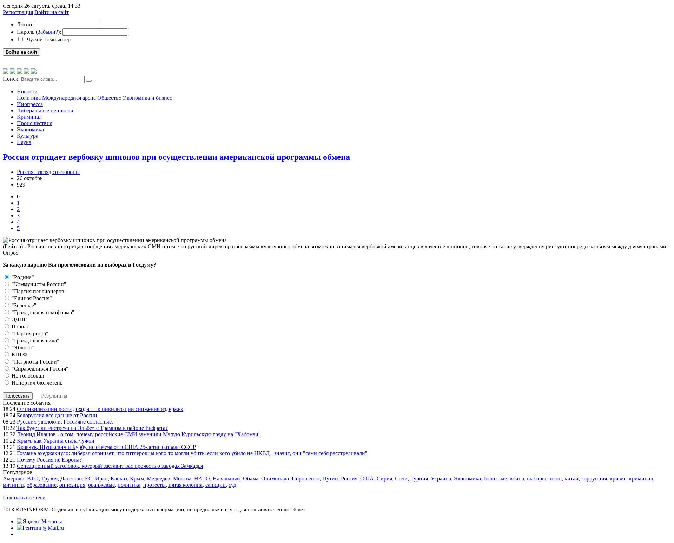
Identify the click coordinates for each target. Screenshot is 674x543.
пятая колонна (185, 485)
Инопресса (30, 104)
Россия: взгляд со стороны (48, 172)
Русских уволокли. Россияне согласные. (65, 422)
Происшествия (34, 123)
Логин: (25, 24)
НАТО (202, 479)
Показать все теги (24, 498)
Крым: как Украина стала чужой (55, 441)
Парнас (19, 326)
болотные (495, 479)
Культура (27, 136)
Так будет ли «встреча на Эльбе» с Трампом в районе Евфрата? (92, 428)
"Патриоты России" (34, 362)
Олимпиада (275, 479)
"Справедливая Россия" (39, 369)
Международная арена (69, 98)
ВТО (33, 479)
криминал (641, 479)
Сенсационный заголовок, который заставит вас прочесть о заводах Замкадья (110, 466)
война (517, 479)
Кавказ (119, 479)
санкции (215, 485)
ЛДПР (18, 319)
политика (129, 485)
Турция (419, 479)
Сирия (384, 479)
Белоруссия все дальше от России (57, 415)
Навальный (226, 479)
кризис (618, 479)
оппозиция (72, 485)
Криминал (29, 117)
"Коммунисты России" (38, 284)
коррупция (594, 479)
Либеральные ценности (45, 110)
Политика (29, 98)
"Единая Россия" (31, 298)
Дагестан (71, 479)
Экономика (30, 129)
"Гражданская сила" (34, 341)
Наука (24, 142)
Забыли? (48, 32)
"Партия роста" (29, 333)
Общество (109, 98)
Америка (13, 479)
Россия (349, 479)
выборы (536, 479)
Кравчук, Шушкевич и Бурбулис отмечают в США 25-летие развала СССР (106, 447)
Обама (250, 479)
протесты (154, 485)
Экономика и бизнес (147, 98)
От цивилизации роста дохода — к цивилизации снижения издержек (100, 409)
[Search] (89, 81)
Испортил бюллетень (36, 383)
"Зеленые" (23, 305)
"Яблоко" (22, 348)
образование (42, 485)
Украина (441, 479)
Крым (137, 479)
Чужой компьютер (48, 39)
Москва (182, 479)
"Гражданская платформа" (42, 312)
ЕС (88, 479)
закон (555, 479)
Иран (101, 479)
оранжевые (101, 485)
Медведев (158, 479)
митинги (13, 485)
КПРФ (18, 355)
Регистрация (18, 12)
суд (232, 485)
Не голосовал (27, 376)
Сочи (401, 479)
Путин (330, 479)
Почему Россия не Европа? (49, 460)
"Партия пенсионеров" (38, 291)
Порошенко (305, 479)
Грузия (49, 479)
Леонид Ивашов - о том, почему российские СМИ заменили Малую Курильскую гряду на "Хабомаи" (139, 434)
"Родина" (22, 277)
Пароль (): (39, 32)
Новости (27, 91)
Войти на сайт (51, 12)
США (367, 479)
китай (571, 479)
